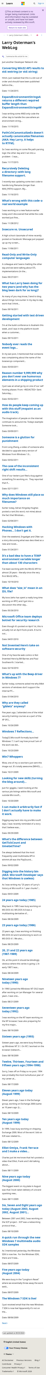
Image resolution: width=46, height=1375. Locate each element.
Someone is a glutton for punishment (18, 439)
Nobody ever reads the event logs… (17, 345)
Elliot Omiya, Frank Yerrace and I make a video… (20, 1149)
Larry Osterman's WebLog (19, 35)
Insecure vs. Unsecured (17, 229)
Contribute (6, 1364)
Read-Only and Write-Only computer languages (19, 256)
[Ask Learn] (37, 35)
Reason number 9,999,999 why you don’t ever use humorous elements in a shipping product (22, 376)
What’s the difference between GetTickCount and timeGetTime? (22, 842)
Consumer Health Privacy (13, 1367)
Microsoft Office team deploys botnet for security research (22, 618)
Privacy (17, 1364)
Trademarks (7, 1371)
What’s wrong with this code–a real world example (22, 202)
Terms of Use (34, 1367)
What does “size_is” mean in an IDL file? (22, 589)
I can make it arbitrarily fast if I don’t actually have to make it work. (22, 810)
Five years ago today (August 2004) (15, 1271)
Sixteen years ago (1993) (18, 1036)
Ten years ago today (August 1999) (15, 1120)
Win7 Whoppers (12, 756)
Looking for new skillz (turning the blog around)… (22, 779)
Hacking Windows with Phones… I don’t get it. (17, 528)
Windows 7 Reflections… (18, 731)
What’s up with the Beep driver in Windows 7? (22, 675)
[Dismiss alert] (43, 10)
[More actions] (41, 35)
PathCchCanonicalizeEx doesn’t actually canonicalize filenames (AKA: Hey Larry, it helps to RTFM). (23, 138)
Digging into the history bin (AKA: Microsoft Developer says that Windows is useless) (22, 875)
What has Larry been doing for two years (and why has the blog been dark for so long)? (22, 286)
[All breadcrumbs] (4, 35)
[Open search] (34, 3)
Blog (36, 1360)
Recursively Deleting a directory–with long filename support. (16, 172)
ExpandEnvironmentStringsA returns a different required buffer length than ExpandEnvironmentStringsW (21, 102)
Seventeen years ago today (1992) (16, 1009)
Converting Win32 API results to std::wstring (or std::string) (23, 69)
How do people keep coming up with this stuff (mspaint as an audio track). (22, 408)
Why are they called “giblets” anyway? (15, 704)
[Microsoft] (23, 3)
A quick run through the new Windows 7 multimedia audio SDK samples (21, 1241)
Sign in (41, 3)
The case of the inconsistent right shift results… (20, 467)
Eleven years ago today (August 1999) (17, 1092)
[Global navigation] (2, 3)
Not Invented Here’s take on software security (20, 647)
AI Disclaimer (7, 1360)
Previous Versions (24, 1360)
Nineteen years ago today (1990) (15, 980)
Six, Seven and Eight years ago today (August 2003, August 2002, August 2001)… (22, 1208)
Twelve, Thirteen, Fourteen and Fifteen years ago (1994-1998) (22, 1063)
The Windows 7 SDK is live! (19, 1298)
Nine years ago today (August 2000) (16, 1178)
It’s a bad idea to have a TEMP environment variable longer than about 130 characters (21, 559)
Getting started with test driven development (23, 317)
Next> (5, 1323)
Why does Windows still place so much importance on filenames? (23, 498)
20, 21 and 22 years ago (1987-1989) (17, 952)
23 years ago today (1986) (19, 925)
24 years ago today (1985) (19, 900)
